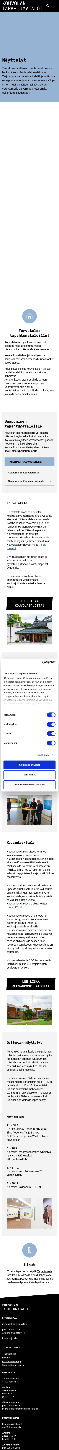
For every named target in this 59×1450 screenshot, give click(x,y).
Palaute (6, 1357)
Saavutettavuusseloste (13, 1365)
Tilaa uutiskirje (9, 1354)
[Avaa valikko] (54, 6)
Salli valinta (29, 774)
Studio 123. (13, 907)
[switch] (51, 724)
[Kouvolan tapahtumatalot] (15, 1310)
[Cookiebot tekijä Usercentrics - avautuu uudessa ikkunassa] (42, 663)
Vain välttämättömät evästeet (29, 784)
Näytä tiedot (43, 755)
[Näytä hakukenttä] (48, 6)
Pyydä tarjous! (9, 1338)
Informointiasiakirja (11, 1361)
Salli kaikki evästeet (29, 765)
